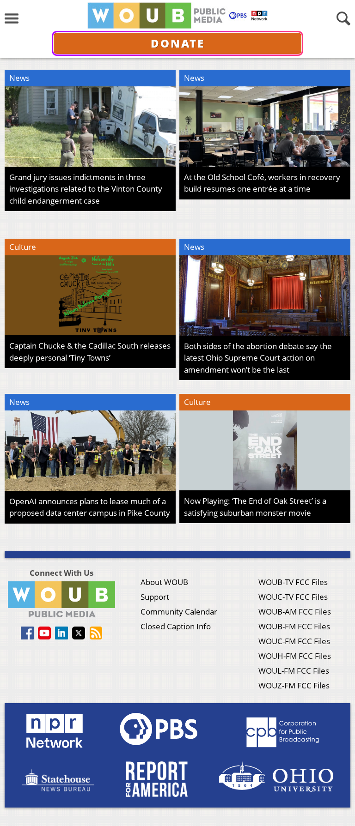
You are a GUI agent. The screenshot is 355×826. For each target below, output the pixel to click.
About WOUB (164, 582)
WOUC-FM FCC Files (294, 641)
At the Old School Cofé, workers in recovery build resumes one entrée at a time (262, 183)
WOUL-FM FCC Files (293, 670)
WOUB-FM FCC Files (294, 626)
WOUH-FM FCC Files (294, 656)
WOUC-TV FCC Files (293, 596)
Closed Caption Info (176, 626)
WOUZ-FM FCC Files (294, 685)
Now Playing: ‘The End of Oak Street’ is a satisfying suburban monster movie (255, 506)
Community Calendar (179, 611)
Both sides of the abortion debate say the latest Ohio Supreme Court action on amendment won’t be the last (258, 358)
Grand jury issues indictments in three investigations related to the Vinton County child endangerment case (85, 189)
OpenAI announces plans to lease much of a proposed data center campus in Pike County (89, 507)
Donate (178, 43)
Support (155, 596)
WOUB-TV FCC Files (293, 582)
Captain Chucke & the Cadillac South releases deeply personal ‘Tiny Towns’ (90, 351)
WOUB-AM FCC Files (294, 611)
